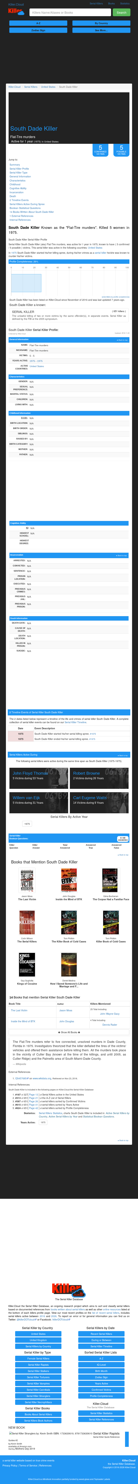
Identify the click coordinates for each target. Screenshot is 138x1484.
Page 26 (33, 1101)
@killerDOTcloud (25, 1319)
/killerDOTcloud (60, 1319)
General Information (20, 176)
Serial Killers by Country (38, 1346)
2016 (42, 1316)
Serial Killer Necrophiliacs (38, 1402)
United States (48, 86)
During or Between (101, 1340)
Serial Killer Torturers (38, 1377)
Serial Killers (96, 3)
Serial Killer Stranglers (38, 1396)
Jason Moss (65, 1010)
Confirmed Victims (101, 1389)
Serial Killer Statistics (101, 1413)
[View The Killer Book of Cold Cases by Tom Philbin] (69, 922)
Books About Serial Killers (38, 1414)
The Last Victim (19, 1010)
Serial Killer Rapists (38, 1364)
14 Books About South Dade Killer (32, 211)
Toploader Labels (102, 1479)
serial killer (100, 252)
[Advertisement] (69, 58)
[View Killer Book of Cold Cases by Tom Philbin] (111, 922)
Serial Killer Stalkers (38, 1371)
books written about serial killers (68, 1309)
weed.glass (84, 1479)
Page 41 (33, 1104)
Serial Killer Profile (19, 168)
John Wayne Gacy (109, 1013)
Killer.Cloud (16, 4)
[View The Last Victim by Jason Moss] (27, 880)
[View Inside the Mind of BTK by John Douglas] (69, 880)
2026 (54, 1316)
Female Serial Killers (38, 1358)
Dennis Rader (109, 1024)
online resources (112, 1309)
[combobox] (70, 12)
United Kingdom (38, 1340)
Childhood (15, 184)
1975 (14, 252)
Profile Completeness (101, 1396)
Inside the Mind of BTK (23, 1021)
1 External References (21, 216)
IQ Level (101, 1364)
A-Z (38, 23)
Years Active (101, 1383)
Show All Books (69, 1032)
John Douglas (66, 1021)
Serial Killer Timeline (75, 722)
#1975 (93, 733)
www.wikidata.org (42, 1078)
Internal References (20, 219)
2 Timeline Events (19, 200)
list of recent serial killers (105, 1312)
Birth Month (101, 1371)
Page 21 (33, 1098)
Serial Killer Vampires (38, 1383)
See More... (101, 30)
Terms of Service (28, 1465)
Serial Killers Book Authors (38, 1420)
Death (13, 196)
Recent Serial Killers (101, 1333)
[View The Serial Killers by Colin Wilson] (27, 922)
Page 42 (33, 1108)
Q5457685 (21, 1078)
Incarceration (17, 192)
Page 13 (33, 1094)
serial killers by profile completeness (115, 297)
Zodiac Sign (38, 30)
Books (111, 3)
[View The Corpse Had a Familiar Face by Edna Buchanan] (111, 880)
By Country (101, 23)
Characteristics (17, 180)
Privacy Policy (10, 1465)
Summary (15, 164)
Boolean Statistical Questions (25, 208)
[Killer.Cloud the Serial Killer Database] (16, 11)
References (45, 1465)
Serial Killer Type (18, 172)
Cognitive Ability (18, 188)
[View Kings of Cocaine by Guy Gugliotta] (27, 965)
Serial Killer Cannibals (38, 1389)
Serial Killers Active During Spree (27, 204)
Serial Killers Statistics (50, 1113)
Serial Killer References (101, 1419)
